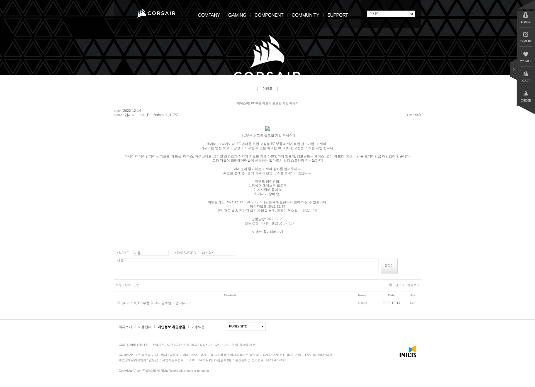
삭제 (128, 285)
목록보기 (413, 285)
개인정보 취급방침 (171, 327)
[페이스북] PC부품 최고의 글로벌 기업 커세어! (156, 303)
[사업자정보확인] (218, 360)
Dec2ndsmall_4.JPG (162, 115)
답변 (136, 285)
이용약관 (198, 327)
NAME (124, 253)
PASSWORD (186, 253)
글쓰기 (399, 285)
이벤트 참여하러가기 (267, 231)
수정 (119, 285)
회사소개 (125, 327)
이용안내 (145, 327)
